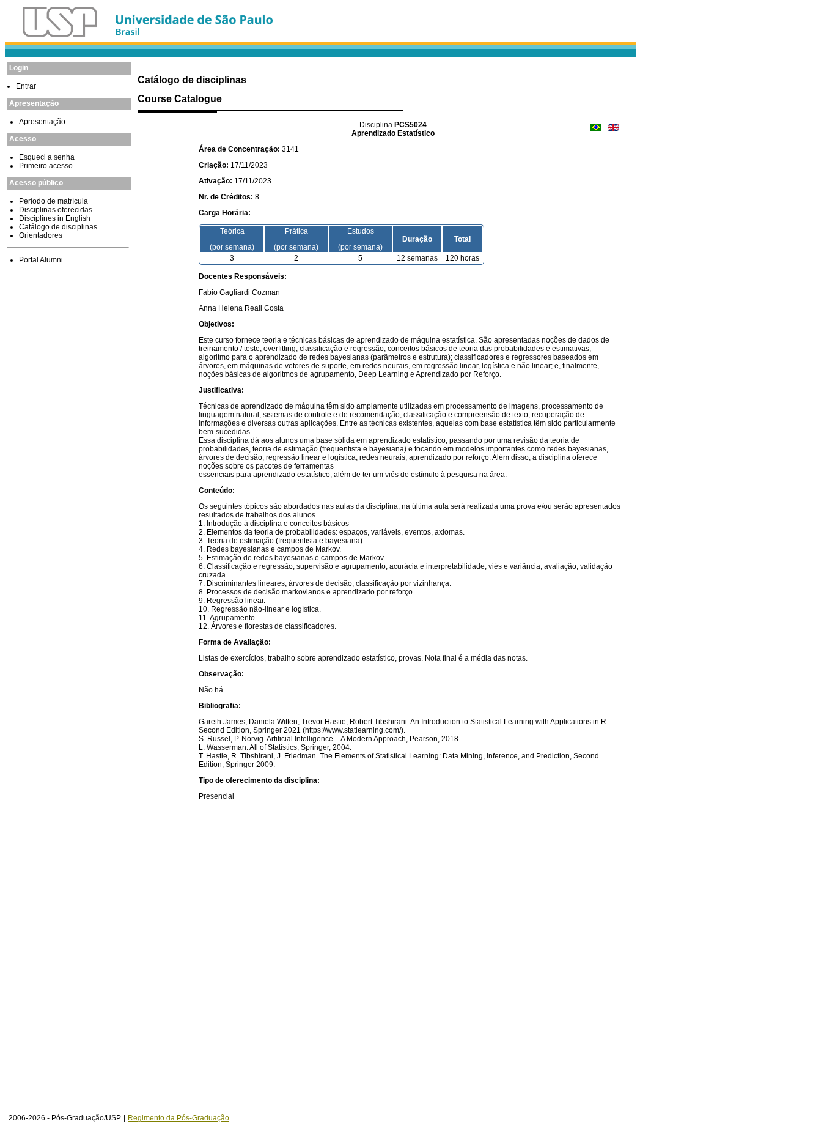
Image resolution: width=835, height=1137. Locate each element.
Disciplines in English (54, 218)
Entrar (26, 86)
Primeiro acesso (46, 165)
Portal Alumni (41, 260)
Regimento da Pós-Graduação (178, 1118)
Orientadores (40, 235)
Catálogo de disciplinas (58, 227)
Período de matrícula (53, 201)
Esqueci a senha (47, 157)
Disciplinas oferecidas (55, 210)
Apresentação (42, 121)
